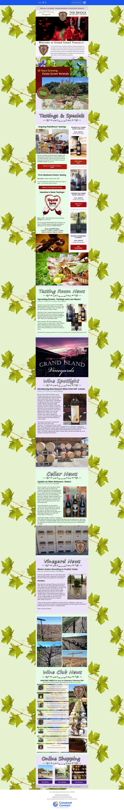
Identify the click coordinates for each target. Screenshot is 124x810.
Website (45, 786)
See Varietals (62, 782)
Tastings (71, 786)
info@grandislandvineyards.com (59, 799)
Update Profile (55, 797)
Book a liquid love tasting (56, 314)
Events (65, 786)
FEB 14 (60, 232)
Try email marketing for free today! (62, 807)
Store (50, 786)
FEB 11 (44, 232)
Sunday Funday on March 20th (46, 323)
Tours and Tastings (62, 332)
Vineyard (61, 786)
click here (51, 161)
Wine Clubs (55, 786)
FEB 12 (49, 232)
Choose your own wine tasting (46, 304)
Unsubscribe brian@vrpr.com (62, 795)
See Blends (45, 782)
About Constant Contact (66, 797)
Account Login (77, 786)
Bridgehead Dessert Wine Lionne (66, 522)
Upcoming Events (50, 332)
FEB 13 (55, 232)
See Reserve (79, 782)
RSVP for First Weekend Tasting (52, 187)
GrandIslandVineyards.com (78, 332)
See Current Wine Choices (49, 183)
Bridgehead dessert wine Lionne (46, 396)
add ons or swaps (76, 682)
